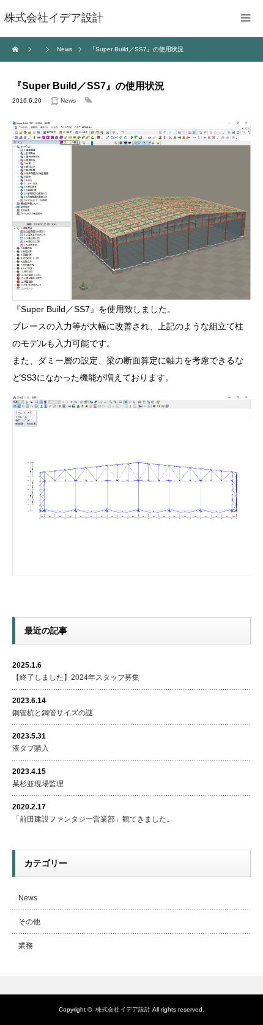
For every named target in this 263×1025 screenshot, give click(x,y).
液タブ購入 (30, 748)
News (68, 100)
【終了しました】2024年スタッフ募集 (75, 677)
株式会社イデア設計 (122, 1009)
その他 (29, 921)
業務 (25, 945)
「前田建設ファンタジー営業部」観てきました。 (93, 819)
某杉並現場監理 (38, 783)
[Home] (16, 49)
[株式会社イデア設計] (53, 18)
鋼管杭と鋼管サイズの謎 (52, 713)
